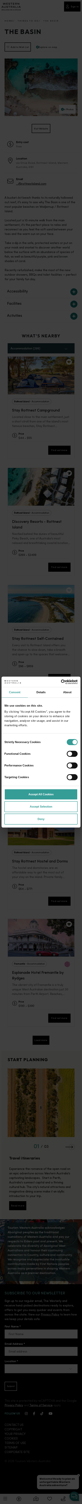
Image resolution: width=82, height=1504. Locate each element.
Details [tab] (41, 692)
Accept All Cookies (41, 794)
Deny (41, 819)
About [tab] (67, 692)
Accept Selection (41, 806)
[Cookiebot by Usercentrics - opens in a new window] (61, 681)
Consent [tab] (14, 692)
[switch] (72, 754)
